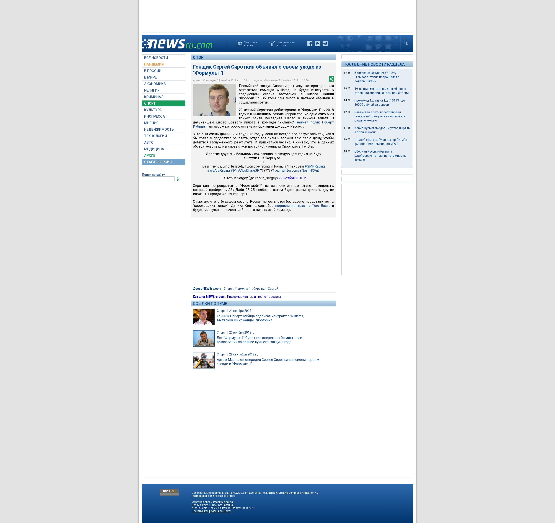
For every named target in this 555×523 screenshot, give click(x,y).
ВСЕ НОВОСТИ (156, 58)
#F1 (234, 170)
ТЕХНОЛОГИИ (155, 136)
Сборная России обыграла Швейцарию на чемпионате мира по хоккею (380, 155)
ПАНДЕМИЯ (154, 64)
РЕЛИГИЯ (152, 90)
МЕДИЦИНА (154, 149)
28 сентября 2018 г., (243, 354)
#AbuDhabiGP (248, 170)
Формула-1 (243, 288)
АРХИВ (149, 155)
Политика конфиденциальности (211, 511)
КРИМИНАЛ (153, 97)
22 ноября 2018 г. (292, 178)
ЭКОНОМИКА (155, 84)
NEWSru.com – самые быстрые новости (216, 508)
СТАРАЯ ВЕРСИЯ (158, 162)
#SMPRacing (315, 166)
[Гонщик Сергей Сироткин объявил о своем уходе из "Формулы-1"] (214, 100)
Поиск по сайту (153, 174)
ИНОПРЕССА (154, 116)
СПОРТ (150, 103)
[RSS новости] (317, 43)
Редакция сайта (223, 501)
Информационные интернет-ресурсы (254, 296)
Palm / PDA (209, 505)
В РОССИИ (152, 71)
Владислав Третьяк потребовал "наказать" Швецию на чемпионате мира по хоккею (379, 116)
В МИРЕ (150, 77)
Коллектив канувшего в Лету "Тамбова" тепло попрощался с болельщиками (376, 77)
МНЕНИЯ (151, 123)
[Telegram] (325, 43)
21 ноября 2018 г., (242, 310)
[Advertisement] (277, 16)
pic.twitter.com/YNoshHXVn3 (297, 170)
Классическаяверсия (286, 43)
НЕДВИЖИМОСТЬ (159, 129)
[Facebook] (309, 43)
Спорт (199, 57)
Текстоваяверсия (250, 43)
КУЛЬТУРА (153, 110)
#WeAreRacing (218, 170)
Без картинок (226, 505)
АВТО (148, 142)
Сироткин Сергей (265, 288)
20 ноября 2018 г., (242, 332)
